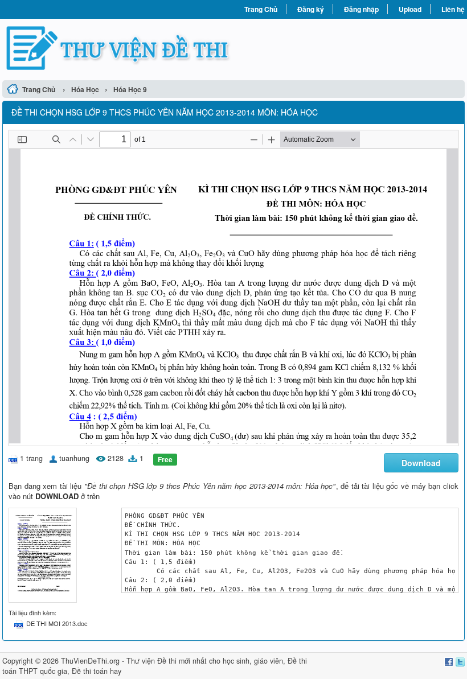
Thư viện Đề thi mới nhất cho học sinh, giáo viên (204, 661)
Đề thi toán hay (96, 671)
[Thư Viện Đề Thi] (117, 48)
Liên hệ (453, 9)
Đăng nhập (361, 9)
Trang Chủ (260, 9)
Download (421, 462)
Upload (410, 9)
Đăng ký (310, 9)
